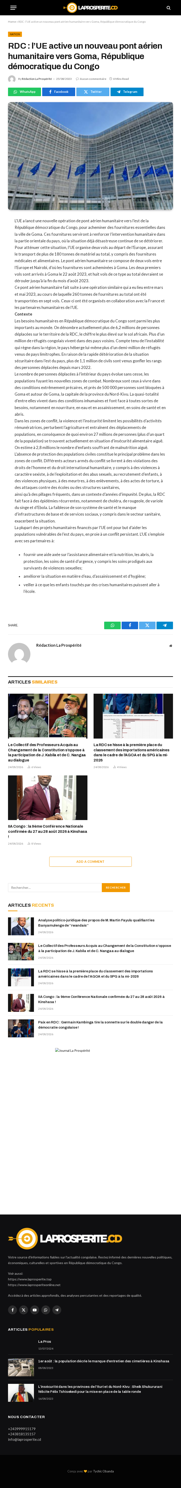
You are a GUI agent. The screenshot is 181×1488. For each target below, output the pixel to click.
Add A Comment (90, 862)
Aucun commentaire (93, 79)
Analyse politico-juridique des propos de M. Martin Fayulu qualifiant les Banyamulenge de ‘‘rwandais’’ (96, 922)
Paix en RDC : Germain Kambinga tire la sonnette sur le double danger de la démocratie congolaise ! (100, 1024)
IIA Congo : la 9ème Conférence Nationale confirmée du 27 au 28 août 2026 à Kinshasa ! (47, 831)
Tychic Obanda (103, 1471)
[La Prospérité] (90, 7)
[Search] (168, 7)
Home (12, 21)
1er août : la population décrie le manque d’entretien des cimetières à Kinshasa (103, 1361)
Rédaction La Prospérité (37, 79)
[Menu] (13, 7)
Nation (15, 34)
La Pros (44, 1341)
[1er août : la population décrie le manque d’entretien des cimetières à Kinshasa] (21, 1367)
